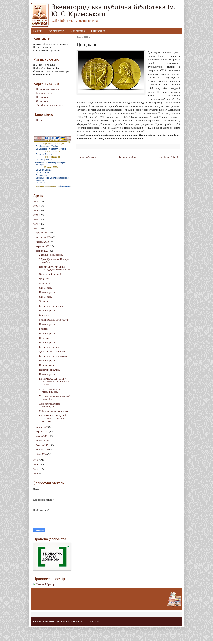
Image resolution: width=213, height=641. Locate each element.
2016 (35, 473)
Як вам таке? (45, 287)
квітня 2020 (42, 440)
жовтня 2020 (42, 241)
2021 (35, 224)
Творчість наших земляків (49, 105)
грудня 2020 (42, 232)
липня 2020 (42, 426)
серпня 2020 (42, 250)
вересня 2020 (42, 246)
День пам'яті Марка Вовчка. (53, 351)
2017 (35, 469)
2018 (35, 464)
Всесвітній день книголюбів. (53, 356)
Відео (39, 120)
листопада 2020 (44, 237)
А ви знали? (45, 283)
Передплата (42, 97)
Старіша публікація (169, 157)
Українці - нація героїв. (51, 254)
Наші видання (77, 30)
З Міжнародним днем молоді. (54, 319)
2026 (35, 201)
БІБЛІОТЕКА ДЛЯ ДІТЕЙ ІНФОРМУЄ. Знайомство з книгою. (54, 381)
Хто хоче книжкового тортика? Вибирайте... (54, 398)
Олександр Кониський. (50, 274)
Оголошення (42, 101)
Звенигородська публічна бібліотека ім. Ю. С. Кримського (113, 10)
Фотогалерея (97, 30)
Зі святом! (44, 301)
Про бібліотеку (55, 30)
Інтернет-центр (44, 93)
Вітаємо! (43, 328)
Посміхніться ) (46, 365)
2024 (35, 210)
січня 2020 (41, 454)
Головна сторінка (127, 157)
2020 (35, 228)
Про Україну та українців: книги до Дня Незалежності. (54, 268)
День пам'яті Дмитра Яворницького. (49, 405)
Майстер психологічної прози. (54, 411)
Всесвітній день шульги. (51, 305)
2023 (35, 214)
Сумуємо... (44, 314)
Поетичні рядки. (47, 292)
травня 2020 (42, 435)
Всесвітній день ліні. (49, 346)
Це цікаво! (44, 278)
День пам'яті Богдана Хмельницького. (49, 390)
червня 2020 (42, 431)
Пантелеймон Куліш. (49, 369)
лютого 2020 (42, 449)
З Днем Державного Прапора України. (54, 261)
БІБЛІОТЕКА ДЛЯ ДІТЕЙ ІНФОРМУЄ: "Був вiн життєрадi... (52, 418)
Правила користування (47, 89)
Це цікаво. (44, 337)
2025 (35, 205)
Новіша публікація (86, 157)
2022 (35, 219)
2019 (35, 459)
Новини (37, 30)
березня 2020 (42, 445)
